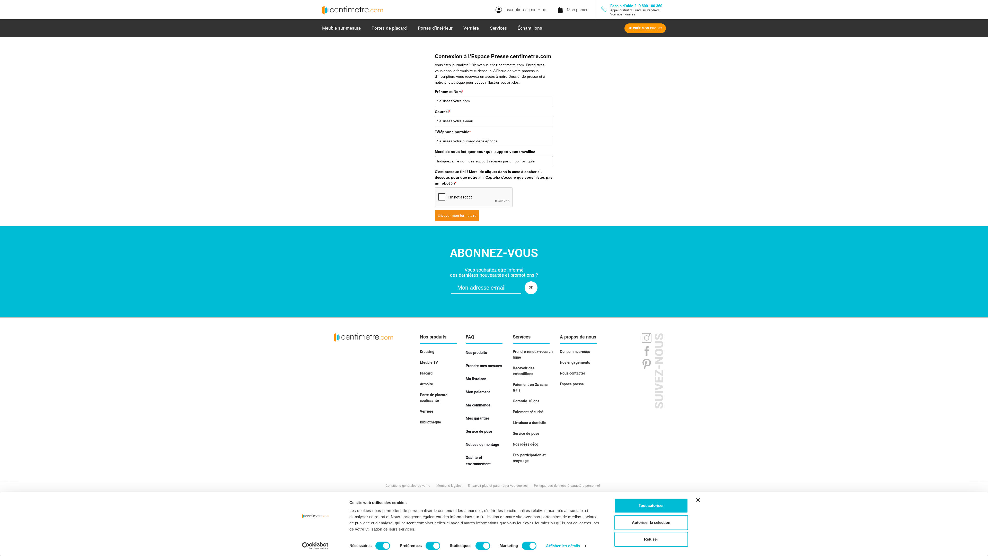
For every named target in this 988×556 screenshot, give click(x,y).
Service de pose (479, 431)
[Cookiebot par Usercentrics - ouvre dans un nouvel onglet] (315, 546)
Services (498, 28)
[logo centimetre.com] (363, 337)
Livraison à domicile (529, 422)
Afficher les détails (563, 546)
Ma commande (478, 405)
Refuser (651, 539)
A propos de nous (578, 337)
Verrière (471, 28)
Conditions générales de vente (408, 486)
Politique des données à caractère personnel (567, 486)
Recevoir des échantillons (523, 371)
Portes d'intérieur (435, 28)
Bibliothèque (430, 422)
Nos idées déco (525, 444)
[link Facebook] (646, 350)
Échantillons (530, 28)
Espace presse (572, 384)
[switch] (433, 546)
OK (531, 287)
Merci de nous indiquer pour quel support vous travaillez (485, 152)
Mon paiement (478, 392)
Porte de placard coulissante (433, 397)
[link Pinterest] (646, 363)
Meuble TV (429, 362)
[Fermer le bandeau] (698, 500)
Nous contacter (572, 373)
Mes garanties (478, 418)
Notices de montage (482, 444)
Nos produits (433, 337)
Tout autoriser (651, 505)
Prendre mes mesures (484, 366)
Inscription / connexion (525, 10)
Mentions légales (449, 486)
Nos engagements (575, 362)
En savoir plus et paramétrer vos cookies (498, 486)
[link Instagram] (646, 338)
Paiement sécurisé (528, 412)
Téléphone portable (453, 132)
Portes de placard (389, 28)
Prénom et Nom (449, 92)
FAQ (470, 337)
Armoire (426, 384)
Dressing (427, 351)
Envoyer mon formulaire (457, 215)
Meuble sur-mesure (341, 28)
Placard (426, 373)
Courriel (442, 112)
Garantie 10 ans (526, 401)
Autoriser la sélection (651, 522)
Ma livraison (476, 379)
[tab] (341, 28)
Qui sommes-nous (575, 351)
